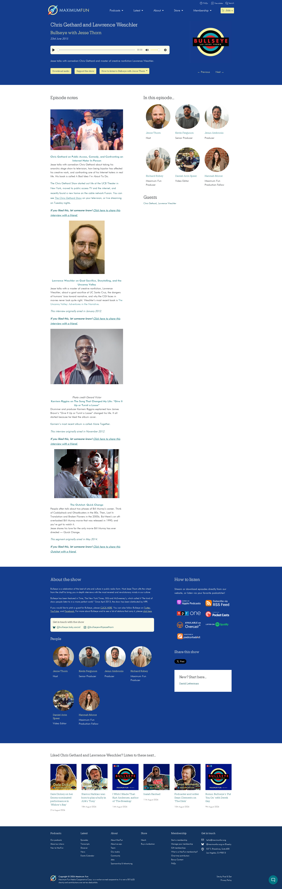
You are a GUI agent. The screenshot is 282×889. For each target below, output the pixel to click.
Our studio (115, 852)
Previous (203, 72)
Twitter (147, 608)
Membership (201, 10)
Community (115, 856)
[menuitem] (116, 10)
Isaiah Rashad (151, 794)
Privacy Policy (226, 880)
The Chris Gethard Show (68, 198)
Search (231, 3)
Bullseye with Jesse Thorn (76, 32)
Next (220, 72)
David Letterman (189, 683)
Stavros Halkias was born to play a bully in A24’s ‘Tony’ (93, 798)
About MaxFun (117, 840)
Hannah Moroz (214, 176)
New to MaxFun (56, 848)
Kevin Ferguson (184, 132)
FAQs (173, 864)
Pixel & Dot (227, 877)
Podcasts (115, 10)
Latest (136, 10)
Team (113, 848)
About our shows (57, 844)
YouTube (54, 611)
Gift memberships (178, 848)
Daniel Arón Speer (186, 176)
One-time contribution (180, 856)
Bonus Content (177, 860)
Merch (143, 840)
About (157, 10)
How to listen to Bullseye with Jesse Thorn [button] (123, 71)
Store (177, 10)
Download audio (60, 71)
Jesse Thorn (153, 132)
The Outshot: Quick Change (86, 505)
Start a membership (179, 840)
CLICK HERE (106, 608)
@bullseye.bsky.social (68, 627)
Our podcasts (56, 840)
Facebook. (70, 611)
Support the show (85, 71)
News (83, 852)
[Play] (53, 50)
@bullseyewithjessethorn (100, 627)
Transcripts (85, 844)
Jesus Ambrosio (214, 132)
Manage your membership (182, 844)
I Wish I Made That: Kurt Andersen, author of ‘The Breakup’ (125, 798)
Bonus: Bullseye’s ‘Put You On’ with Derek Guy (218, 798)
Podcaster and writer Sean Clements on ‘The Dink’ (186, 798)
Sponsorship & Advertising (122, 864)
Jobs (113, 860)
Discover (84, 848)
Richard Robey (154, 176)
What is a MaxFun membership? (184, 852)
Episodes (84, 840)
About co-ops (116, 844)
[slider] (96, 49)
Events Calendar (87, 856)
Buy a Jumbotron (148, 844)
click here (147, 611)
